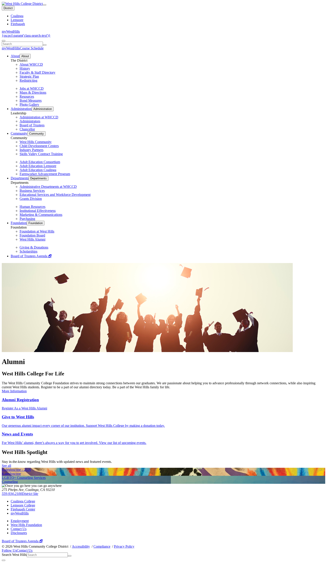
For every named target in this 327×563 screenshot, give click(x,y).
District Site (30, 494)
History (25, 68)
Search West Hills (14, 555)
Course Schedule (32, 48)
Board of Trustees (32, 125)
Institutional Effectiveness (38, 211)
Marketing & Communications (41, 215)
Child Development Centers (39, 146)
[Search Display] (3, 40)
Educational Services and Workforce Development (55, 194)
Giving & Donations (34, 247)
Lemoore (17, 20)
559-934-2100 (12, 494)
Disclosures (19, 533)
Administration (21, 109)
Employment (20, 521)
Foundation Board (32, 235)
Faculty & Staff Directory (37, 72)
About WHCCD (31, 64)
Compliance (101, 546)
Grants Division (31, 198)
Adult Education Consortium (40, 162)
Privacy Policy (124, 546)
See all (6, 466)
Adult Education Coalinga (38, 170)
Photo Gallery (29, 104)
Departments (19, 178)
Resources (27, 96)
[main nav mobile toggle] (44, 5)
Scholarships (28, 251)
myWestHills (11, 31)
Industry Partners (31, 150)
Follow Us (9, 550)
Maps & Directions (33, 92)
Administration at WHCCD (39, 117)
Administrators (30, 121)
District (8, 8)
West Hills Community (36, 142)
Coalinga (17, 16)
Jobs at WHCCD (32, 88)
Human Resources (32, 207)
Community (19, 133)
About (15, 56)
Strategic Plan (29, 76)
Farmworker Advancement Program (45, 174)
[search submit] (44, 45)
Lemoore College (23, 505)
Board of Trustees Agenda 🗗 (31, 256)
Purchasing (27, 219)
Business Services (32, 190)
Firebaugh (18, 24)
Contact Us (18, 529)
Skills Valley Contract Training (41, 154)
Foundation (19, 223)
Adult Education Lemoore (38, 166)
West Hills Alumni (32, 239)
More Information (14, 391)
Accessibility (81, 546)
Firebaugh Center (23, 509)
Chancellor (27, 129)
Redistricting (28, 80)
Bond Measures (31, 100)
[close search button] (3, 560)
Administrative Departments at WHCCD (48, 186)
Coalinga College (23, 501)
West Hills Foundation (26, 525)
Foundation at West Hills (37, 231)
